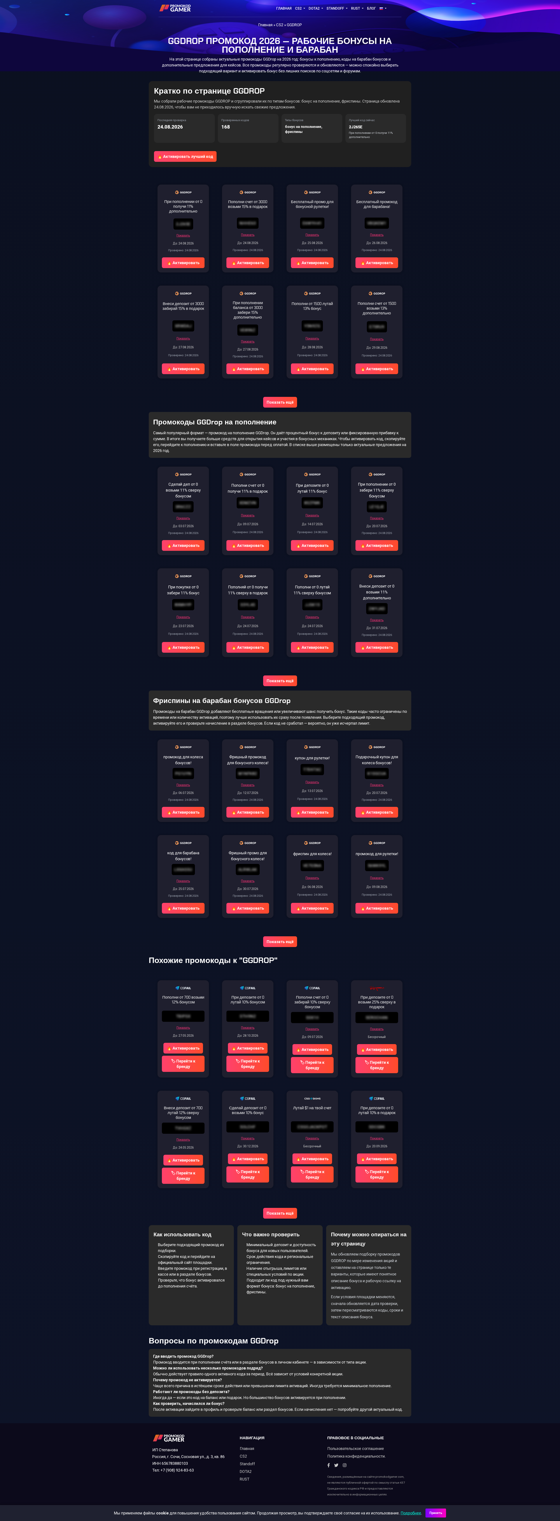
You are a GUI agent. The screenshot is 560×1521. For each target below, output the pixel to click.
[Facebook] (328, 1465)
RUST (356, 8)
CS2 (299, 8)
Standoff (247, 1464)
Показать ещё (280, 402)
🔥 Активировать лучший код (185, 156)
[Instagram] (344, 1465)
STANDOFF (336, 8)
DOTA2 (314, 8)
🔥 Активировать (183, 262)
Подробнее (411, 1513)
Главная (284, 8)
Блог (371, 8)
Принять (435, 1513)
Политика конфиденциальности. (356, 1456)
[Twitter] (336, 1465)
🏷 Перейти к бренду (183, 1064)
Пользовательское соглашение (355, 1448)
